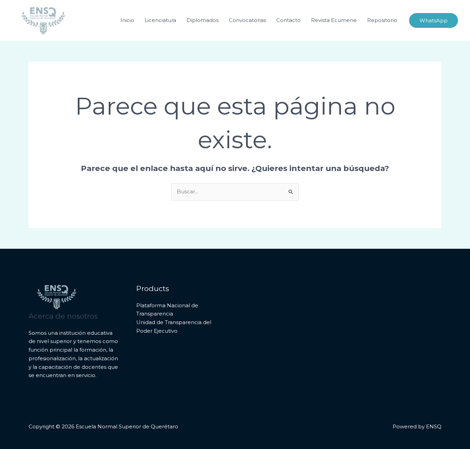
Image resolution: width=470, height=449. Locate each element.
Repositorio (382, 20)
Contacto (288, 20)
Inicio (127, 20)
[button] (433, 20)
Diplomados (202, 20)
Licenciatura (160, 20)
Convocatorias (247, 20)
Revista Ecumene (334, 20)
